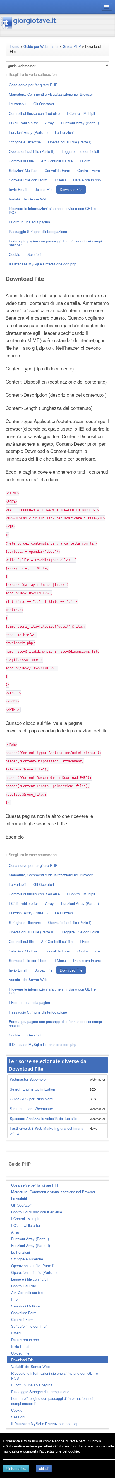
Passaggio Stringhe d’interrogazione (38, 231)
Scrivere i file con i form (28, 180)
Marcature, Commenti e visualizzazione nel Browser (51, 94)
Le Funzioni (64, 132)
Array (49, 122)
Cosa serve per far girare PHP (33, 84)
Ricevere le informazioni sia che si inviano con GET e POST (52, 210)
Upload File (43, 189)
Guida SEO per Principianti (31, 1098)
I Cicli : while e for (23, 122)
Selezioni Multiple (23, 170)
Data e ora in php (87, 180)
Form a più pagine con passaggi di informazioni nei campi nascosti (55, 242)
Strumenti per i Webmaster (31, 1108)
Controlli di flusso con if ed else (34, 113)
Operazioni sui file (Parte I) (69, 141)
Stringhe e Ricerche (25, 141)
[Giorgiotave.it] (29, 22)
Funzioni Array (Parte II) (28, 132)
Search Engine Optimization (32, 1089)
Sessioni (34, 254)
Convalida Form (57, 170)
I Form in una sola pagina (29, 222)
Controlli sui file (21, 161)
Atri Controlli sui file (57, 161)
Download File (71, 189)
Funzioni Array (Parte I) (80, 122)
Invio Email (18, 189)
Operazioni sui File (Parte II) (31, 151)
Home (14, 46)
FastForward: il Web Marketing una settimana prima (46, 1131)
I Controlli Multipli (81, 113)
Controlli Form (88, 170)
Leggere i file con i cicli (80, 151)
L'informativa (16, 1468)
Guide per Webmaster (41, 46)
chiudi (44, 1468)
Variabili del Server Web (28, 199)
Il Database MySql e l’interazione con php (42, 264)
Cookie (14, 254)
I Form (85, 161)
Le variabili (17, 103)
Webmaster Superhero (28, 1079)
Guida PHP (72, 46)
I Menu (60, 180)
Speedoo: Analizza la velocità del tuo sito (43, 1118)
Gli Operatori (43, 103)
